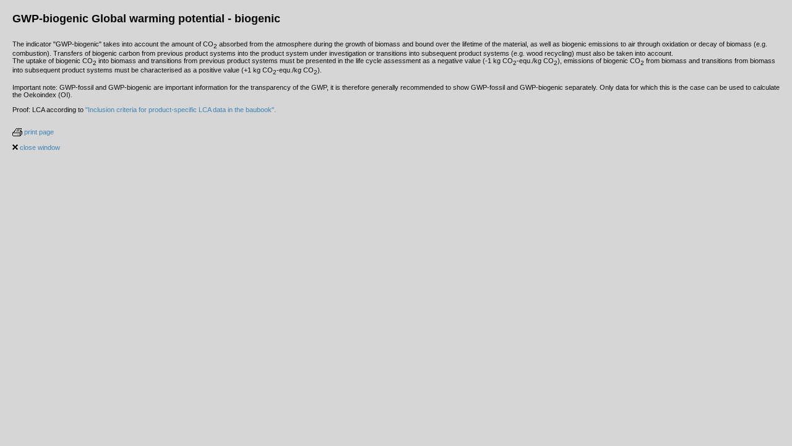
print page (38, 132)
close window (39, 147)
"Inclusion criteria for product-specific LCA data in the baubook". (180, 109)
